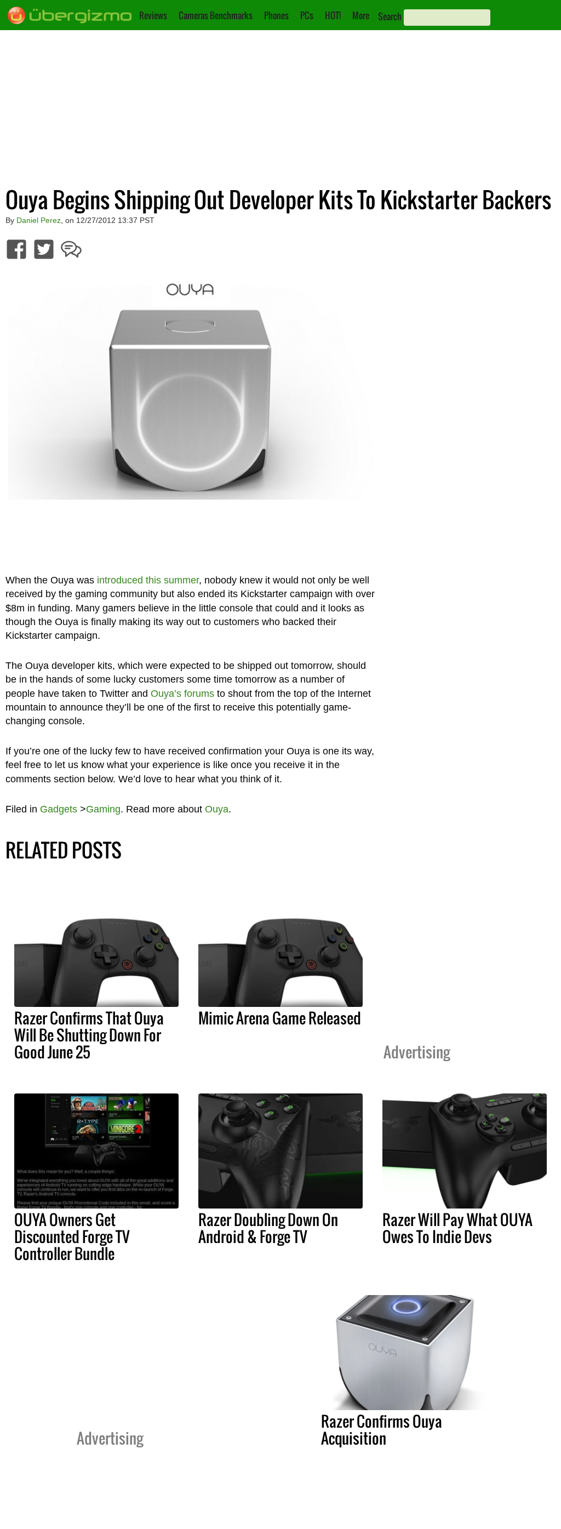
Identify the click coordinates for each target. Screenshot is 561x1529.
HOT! (333, 15)
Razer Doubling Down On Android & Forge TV (268, 1228)
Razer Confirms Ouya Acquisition (381, 1429)
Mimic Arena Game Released (279, 1018)
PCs (306, 15)
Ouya (216, 809)
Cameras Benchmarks (216, 15)
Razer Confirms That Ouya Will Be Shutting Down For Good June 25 (89, 1035)
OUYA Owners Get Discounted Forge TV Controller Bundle (72, 1236)
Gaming (103, 809)
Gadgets (58, 809)
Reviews (153, 15)
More (360, 15)
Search (390, 16)
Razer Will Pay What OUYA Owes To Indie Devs (457, 1228)
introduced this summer (148, 580)
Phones (276, 15)
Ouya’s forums (182, 693)
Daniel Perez (38, 220)
